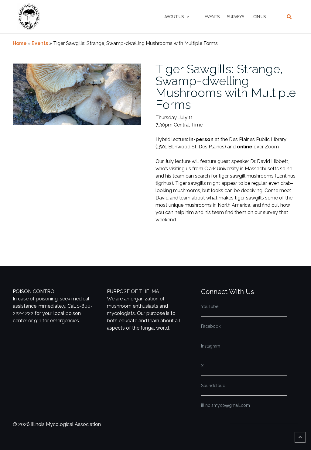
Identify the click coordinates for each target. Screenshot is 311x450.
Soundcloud (213, 385)
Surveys (235, 16)
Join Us (258, 16)
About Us (174, 16)
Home (19, 43)
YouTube (209, 306)
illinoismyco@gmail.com (225, 405)
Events (212, 16)
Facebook (210, 326)
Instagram (210, 346)
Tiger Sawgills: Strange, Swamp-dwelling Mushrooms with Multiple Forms (226, 87)
